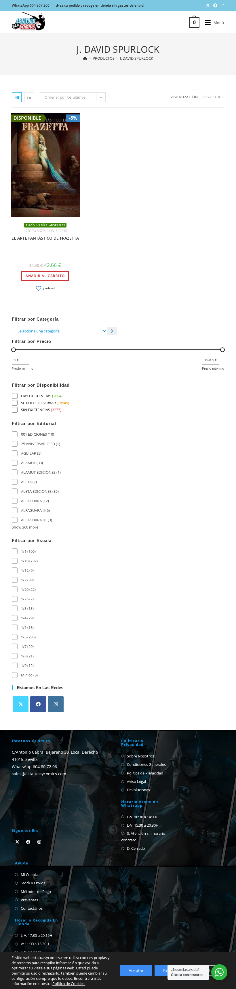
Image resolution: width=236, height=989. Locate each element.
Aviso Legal (136, 781)
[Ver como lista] (29, 97)
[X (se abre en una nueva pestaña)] (208, 5)
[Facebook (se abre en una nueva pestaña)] (215, 5)
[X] (20, 704)
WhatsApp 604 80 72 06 (34, 766)
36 (203, 97)
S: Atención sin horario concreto (143, 837)
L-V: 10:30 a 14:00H (143, 816)
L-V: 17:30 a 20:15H (36, 935)
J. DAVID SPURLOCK (136, 58)
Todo (219, 97)
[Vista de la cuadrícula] (17, 97)
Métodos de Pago (36, 891)
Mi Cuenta (29, 874)
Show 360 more (25, 527)
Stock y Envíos (33, 882)
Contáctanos (32, 908)
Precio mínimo (22, 368)
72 (210, 97)
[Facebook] (38, 704)
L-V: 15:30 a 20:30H (143, 825)
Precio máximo (213, 368)
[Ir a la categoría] (112, 331)
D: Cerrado (136, 848)
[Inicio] (85, 58)
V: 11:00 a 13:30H (35, 943)
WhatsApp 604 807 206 (31, 5)
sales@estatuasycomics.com (39, 773)
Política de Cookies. (68, 983)
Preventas (29, 899)
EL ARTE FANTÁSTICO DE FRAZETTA (45, 238)
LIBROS (61, 230)
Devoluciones (138, 789)
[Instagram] (56, 704)
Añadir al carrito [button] (45, 275)
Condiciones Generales (146, 764)
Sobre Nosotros (140, 756)
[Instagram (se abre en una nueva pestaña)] (221, 5)
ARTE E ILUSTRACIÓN (39, 230)
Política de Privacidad (145, 773)
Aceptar (136, 970)
